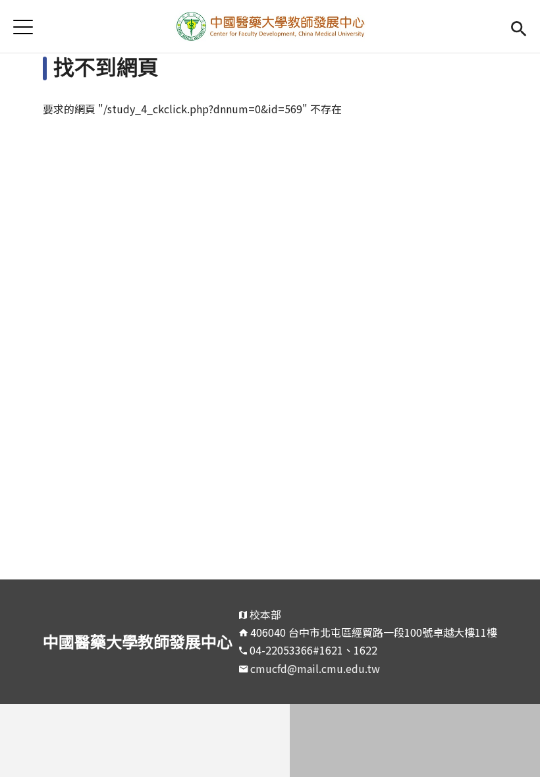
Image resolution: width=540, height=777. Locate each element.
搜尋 (518, 26)
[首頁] (270, 26)
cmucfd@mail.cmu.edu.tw (315, 668)
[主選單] (23, 26)
